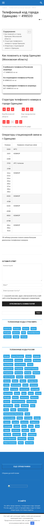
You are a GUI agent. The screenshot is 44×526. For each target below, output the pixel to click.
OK (32, 523)
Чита (32, 430)
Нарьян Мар (8, 405)
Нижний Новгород (18, 401)
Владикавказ (8, 373)
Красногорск (24, 389)
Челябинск (15, 430)
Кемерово (33, 385)
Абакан (28, 356)
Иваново (7, 381)
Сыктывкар (7, 426)
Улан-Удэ (7, 434)
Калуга (25, 385)
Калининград (16, 385)
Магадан (7, 397)
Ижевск (15, 381)
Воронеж (36, 373)
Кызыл (31, 393)
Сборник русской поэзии (10, 473)
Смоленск (24, 422)
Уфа (24, 434)
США (23, 333)
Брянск (30, 364)
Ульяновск (16, 434)
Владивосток (8, 368)
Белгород (37, 360)
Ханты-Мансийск (9, 438)
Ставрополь (35, 422)
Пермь (13, 410)
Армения (16, 333)
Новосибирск (31, 401)
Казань (6, 385)
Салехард (28, 418)
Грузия (33, 328)
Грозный (19, 377)
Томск (31, 426)
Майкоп (15, 397)
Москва (6, 356)
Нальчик (7, 401)
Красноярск (8, 393)
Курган (17, 393)
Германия (7, 337)
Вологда (27, 373)
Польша (24, 337)
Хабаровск (32, 434)
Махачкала (24, 397)
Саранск (7, 422)
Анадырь (37, 356)
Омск (17, 405)
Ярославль (29, 443)
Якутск (21, 443)
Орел (32, 405)
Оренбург (25, 405)
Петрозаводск (23, 410)
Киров (6, 389)
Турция (16, 337)
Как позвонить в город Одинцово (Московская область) (13, 36)
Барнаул (28, 360)
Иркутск (22, 381)
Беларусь (17, 328)
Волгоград (18, 373)
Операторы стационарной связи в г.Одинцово (14, 47)
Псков (27, 414)
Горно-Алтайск (9, 377)
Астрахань (18, 360)
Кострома (14, 389)
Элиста (30, 438)
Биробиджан (8, 364)
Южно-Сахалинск (10, 443)
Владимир (18, 368)
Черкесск (25, 430)
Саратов (15, 422)
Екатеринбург (29, 377)
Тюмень (6, 430)
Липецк (38, 393)
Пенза (6, 410)
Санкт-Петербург (17, 356)
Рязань (19, 418)
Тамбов (16, 426)
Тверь (24, 426)
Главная (4, 8)
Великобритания (33, 333)
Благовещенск (20, 364)
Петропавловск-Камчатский (13, 414)
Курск (24, 393)
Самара (37, 418)
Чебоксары (22, 438)
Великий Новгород (31, 368)
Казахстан (7, 328)
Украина (25, 328)
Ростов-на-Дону (9, 418)
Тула (37, 426)
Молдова (7, 333)
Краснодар (35, 389)
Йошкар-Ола (32, 381)
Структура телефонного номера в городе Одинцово (15, 42)
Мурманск (34, 397)
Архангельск (8, 360)
